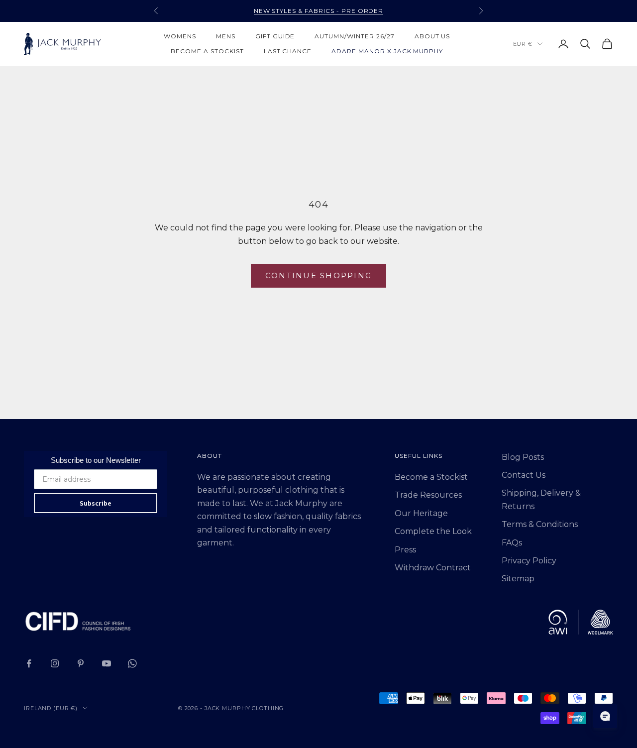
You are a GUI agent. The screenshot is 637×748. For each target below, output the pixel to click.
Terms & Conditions (540, 524)
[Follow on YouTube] (106, 663)
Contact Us (523, 475)
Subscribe (95, 503)
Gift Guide (275, 36)
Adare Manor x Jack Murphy (387, 51)
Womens (180, 36)
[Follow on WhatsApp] (132, 663)
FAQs (512, 542)
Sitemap (518, 578)
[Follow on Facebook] (29, 663)
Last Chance (288, 51)
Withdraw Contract (433, 567)
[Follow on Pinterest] (81, 663)
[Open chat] (605, 716)
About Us (432, 36)
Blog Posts (523, 457)
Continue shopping (318, 275)
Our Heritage (421, 513)
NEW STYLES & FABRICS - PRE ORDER (319, 10)
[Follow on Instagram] (55, 663)
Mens (225, 36)
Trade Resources (428, 495)
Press (405, 549)
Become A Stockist (207, 51)
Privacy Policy (529, 560)
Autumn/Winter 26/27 (354, 36)
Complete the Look (433, 531)
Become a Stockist (431, 477)
